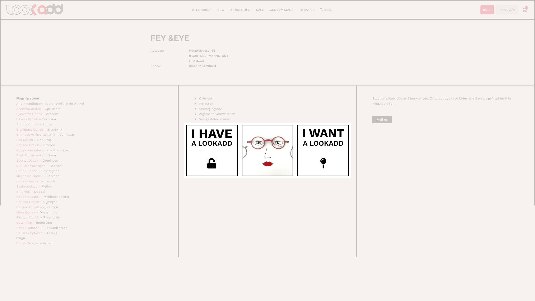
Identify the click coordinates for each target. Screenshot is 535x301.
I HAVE (211, 133)
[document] (267, 150)
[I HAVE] (211, 163)
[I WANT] (323, 163)
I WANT (323, 133)
